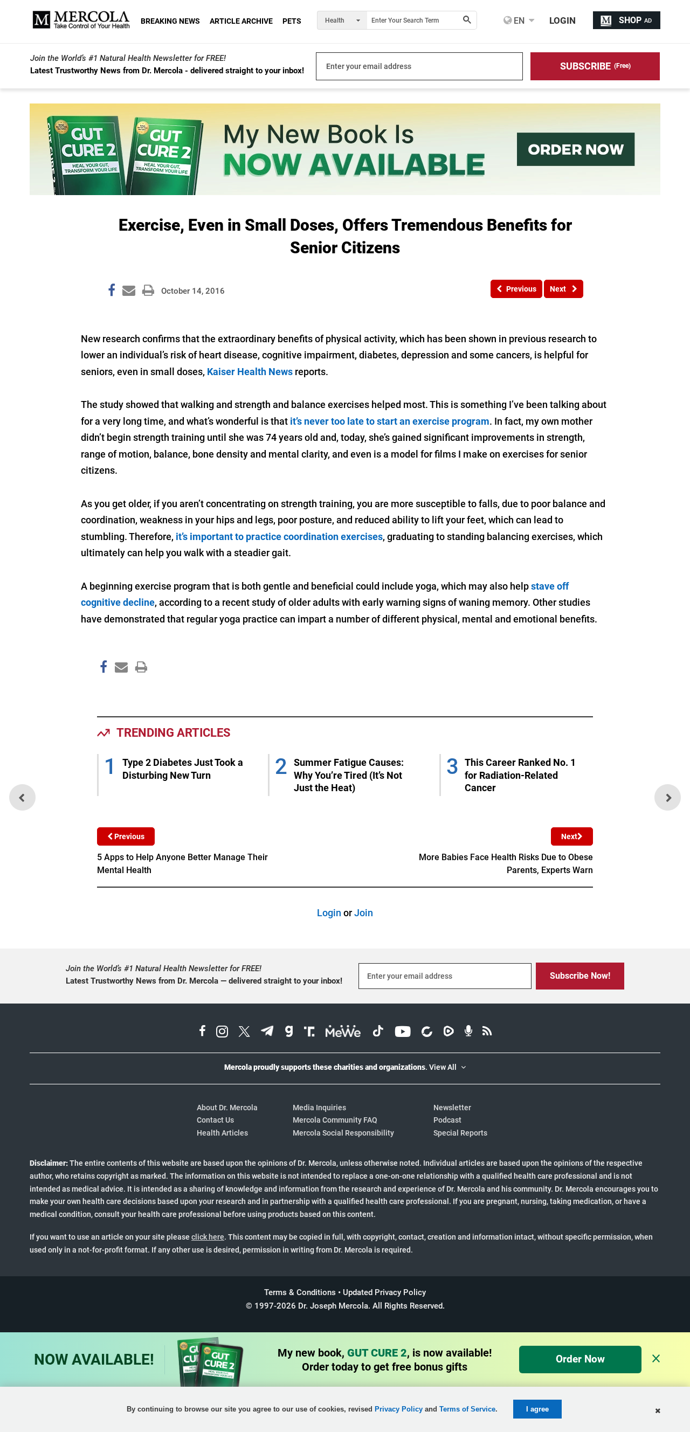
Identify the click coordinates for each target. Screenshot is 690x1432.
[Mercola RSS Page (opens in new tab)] (487, 1032)
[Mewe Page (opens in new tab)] (343, 1032)
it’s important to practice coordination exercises (279, 536)
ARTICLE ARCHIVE (241, 21)
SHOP (635, 20)
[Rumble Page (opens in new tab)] (448, 1032)
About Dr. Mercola (227, 1107)
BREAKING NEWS (170, 21)
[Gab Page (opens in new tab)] (289, 1032)
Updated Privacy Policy (384, 1292)
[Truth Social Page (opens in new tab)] (309, 1032)
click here (207, 1237)
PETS (291, 21)
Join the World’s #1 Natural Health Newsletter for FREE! (128, 58)
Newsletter (452, 1107)
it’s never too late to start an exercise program (389, 421)
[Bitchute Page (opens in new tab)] (427, 1032)
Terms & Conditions (300, 1292)
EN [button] (518, 20)
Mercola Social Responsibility (343, 1133)
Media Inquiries (319, 1107)
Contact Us (215, 1120)
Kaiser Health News (251, 371)
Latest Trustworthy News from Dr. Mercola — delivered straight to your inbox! (204, 981)
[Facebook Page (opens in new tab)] (202, 1032)
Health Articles (222, 1133)
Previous (128, 836)
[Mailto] (119, 690)
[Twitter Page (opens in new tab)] (244, 1032)
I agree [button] (537, 1409)
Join (363, 912)
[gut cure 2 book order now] (345, 191)
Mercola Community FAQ (335, 1120)
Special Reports (460, 1133)
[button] (595, 66)
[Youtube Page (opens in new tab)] (402, 1032)
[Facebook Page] (103, 690)
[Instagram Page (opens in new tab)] (222, 1032)
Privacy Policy (399, 1409)
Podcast (447, 1120)
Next (569, 836)
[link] (111, 292)
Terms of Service (467, 1409)
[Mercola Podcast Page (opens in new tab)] (468, 1032)
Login (329, 912)
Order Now (580, 1359)
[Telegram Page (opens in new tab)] (267, 1032)
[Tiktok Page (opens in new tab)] (378, 1032)
